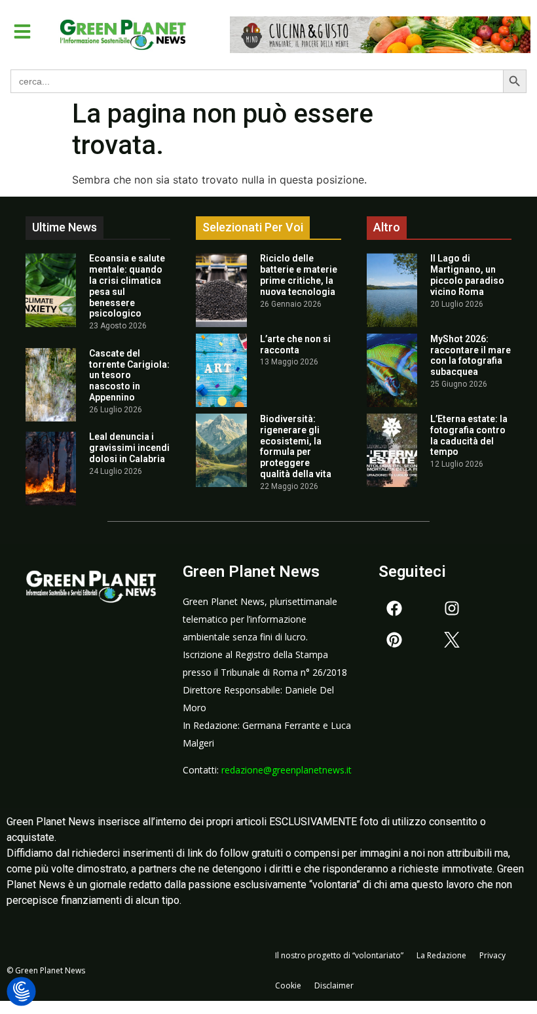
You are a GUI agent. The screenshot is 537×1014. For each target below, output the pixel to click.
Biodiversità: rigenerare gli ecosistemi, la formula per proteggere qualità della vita (295, 446)
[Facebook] (394, 608)
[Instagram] (452, 608)
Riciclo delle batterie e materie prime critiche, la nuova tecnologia (298, 274)
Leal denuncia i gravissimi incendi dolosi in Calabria (129, 447)
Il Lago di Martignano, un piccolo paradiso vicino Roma (467, 274)
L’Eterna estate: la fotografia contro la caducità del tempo (469, 435)
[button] (22, 31)
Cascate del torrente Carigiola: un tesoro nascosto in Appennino (129, 375)
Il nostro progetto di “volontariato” (339, 955)
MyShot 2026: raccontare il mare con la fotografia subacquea (470, 355)
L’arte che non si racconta (295, 344)
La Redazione (441, 955)
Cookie (288, 985)
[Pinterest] (394, 639)
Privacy (492, 955)
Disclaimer (334, 985)
